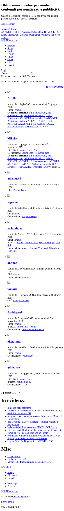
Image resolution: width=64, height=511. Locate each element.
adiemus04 (14, 178)
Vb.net (20, 242)
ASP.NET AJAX (45, 123)
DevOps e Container (30, 34)
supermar (13, 202)
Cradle (11, 98)
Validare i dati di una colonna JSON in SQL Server (32, 427)
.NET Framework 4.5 (34, 158)
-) (32, 382)
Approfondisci (8, 24)
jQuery (46, 166)
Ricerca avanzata (54, 87)
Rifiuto (12, 29)
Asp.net (28, 242)
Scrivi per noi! (8, 501)
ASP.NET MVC (15, 126)
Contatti (11, 478)
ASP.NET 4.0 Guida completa (33, 161)
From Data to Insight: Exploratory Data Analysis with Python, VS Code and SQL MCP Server (33, 437)
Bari (35, 150)
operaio (25, 277)
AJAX (10, 121)
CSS (54, 164)
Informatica (22, 326)
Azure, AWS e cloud (33, 32)
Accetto (5, 29)
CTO (24, 384)
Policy (10, 472)
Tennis (32, 326)
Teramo (17, 110)
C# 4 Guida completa (40, 164)
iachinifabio (15, 228)
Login (4, 70)
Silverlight (49, 242)
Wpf (35, 242)
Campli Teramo (21, 300)
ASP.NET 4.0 (29, 123)
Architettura (21, 121)
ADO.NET (51, 118)
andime (12, 262)
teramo (16, 213)
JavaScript (37, 166)
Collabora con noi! (16, 459)
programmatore (29, 216)
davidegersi (14, 312)
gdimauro (13, 367)
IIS (28, 166)
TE (23, 110)
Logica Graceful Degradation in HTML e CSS (30, 441)
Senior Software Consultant (35, 153)
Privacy (11, 486)
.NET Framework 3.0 (34, 115)
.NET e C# (17, 32)
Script (10, 48)
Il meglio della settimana (19, 407)
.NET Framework (37, 112)
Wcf (41, 242)
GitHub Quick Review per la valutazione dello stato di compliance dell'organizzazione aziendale (34, 431)
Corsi (10, 59)
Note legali (12, 483)
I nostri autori (14, 456)
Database (11, 166)
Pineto (16, 190)
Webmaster (27, 355)
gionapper (14, 341)
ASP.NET (6, 32)
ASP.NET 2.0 (45, 121)
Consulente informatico (33, 329)
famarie (12, 289)
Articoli (11, 45)
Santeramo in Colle (22, 150)
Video (10, 56)
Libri (9, 62)
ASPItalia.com (32, 126)
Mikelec (12, 138)
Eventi (10, 65)
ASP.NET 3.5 (14, 123)
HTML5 (48, 32)
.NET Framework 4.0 (34, 118)
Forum (10, 54)
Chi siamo (12, 475)
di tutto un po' (23, 382)
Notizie (11, 51)
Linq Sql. (12, 251)
